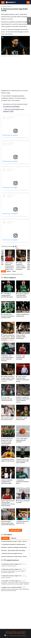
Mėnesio (13, 538)
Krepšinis (3, 6)
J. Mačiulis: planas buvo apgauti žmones (11, 553)
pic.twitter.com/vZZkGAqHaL (11, 106)
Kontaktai (8, 631)
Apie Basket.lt (14, 631)
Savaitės (5, 538)
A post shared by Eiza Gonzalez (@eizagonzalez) (15, 137)
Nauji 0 (9, 271)
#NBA (17, 248)
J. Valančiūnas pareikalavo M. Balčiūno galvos (13, 544)
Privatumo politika (21, 631)
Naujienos (9, 6)
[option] (21, 260)
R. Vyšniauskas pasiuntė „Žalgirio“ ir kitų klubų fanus (15, 564)
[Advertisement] (15, 74)
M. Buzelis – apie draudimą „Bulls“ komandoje (13, 550)
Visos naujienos (15, 530)
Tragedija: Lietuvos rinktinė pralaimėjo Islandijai (14, 587)
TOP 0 (3, 271)
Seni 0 (14, 271)
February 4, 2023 (8, 111)
